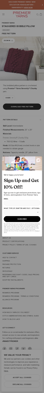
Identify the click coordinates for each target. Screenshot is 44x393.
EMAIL (6, 199)
